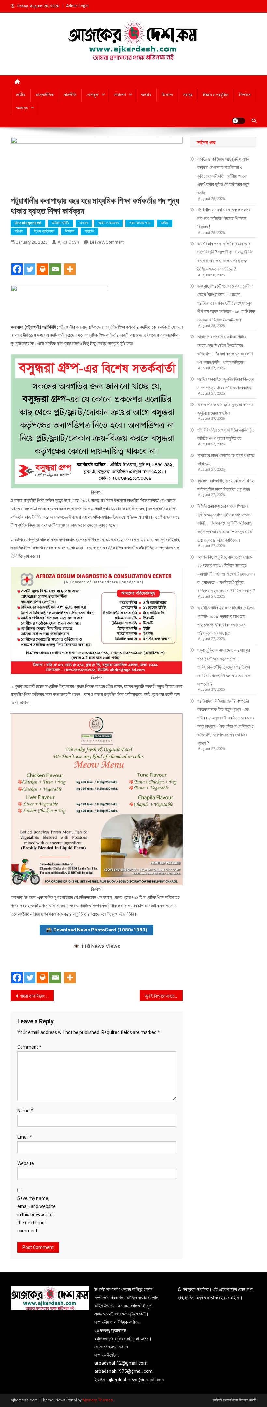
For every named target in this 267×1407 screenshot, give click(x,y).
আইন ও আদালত (108, 223)
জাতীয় (20, 94)
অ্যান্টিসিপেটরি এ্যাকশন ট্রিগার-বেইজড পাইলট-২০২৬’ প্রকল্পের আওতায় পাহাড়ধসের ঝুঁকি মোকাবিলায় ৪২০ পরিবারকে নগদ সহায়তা (225, 620)
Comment (29, 1047)
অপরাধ (146, 94)
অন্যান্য (22, 107)
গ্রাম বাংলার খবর (139, 223)
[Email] (55, 263)
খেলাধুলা (93, 94)
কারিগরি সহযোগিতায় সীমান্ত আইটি (234, 1400)
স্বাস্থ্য (187, 94)
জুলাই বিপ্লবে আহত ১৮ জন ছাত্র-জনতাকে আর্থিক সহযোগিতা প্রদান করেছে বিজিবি (164, 996)
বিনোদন (167, 94)
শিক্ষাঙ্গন (244, 94)
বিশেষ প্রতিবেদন (44, 231)
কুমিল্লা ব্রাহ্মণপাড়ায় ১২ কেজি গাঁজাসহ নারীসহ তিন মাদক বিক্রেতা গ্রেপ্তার (225, 485)
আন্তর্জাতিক (44, 94)
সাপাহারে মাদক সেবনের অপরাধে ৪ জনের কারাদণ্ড (226, 459)
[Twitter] (29, 263)
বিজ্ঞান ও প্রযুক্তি (216, 94)
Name (25, 1110)
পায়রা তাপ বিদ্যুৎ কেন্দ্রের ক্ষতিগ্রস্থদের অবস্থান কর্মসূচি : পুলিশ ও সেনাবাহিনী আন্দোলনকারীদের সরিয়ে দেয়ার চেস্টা (37, 996)
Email (24, 1137)
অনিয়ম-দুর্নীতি (60, 223)
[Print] (42, 263)
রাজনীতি (70, 94)
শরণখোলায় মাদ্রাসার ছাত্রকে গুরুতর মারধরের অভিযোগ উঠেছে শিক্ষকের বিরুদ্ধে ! (223, 218)
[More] (70, 263)
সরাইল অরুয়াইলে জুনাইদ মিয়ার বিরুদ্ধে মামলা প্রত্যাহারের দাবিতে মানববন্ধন (225, 383)
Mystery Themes (98, 1400)
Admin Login (77, 6)
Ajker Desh (68, 242)
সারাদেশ (120, 94)
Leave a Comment (107, 242)
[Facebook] (17, 263)
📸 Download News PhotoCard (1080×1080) (96, 930)
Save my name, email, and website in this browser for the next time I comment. (36, 1215)
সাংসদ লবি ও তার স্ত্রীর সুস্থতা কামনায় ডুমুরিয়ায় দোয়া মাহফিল (225, 409)
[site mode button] (238, 121)
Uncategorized (28, 223)
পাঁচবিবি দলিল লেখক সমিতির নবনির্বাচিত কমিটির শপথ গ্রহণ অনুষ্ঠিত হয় (225, 434)
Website (25, 1163)
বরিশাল (19, 231)
